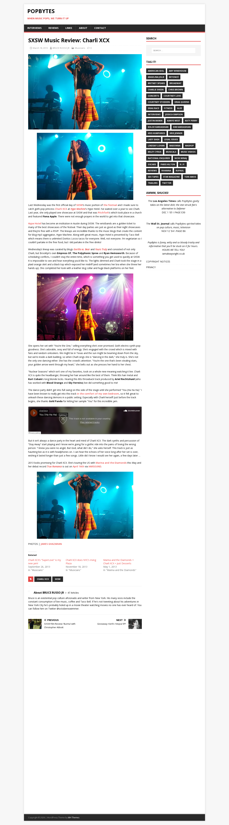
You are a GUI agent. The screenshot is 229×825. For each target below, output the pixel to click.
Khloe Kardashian (158, 127)
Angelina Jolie (156, 77)
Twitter (166, 183)
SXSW (79, 205)
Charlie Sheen (156, 89)
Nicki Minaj (181, 158)
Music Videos (188, 151)
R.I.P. (182, 164)
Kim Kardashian (182, 127)
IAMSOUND (95, 466)
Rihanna (166, 170)
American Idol (156, 70)
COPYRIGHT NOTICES (158, 261)
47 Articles (73, 592)
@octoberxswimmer (68, 608)
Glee (179, 108)
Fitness (168, 108)
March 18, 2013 (40, 47)
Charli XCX (61, 208)
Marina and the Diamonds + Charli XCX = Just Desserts (118, 561)
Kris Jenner (176, 133)
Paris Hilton (168, 164)
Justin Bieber (155, 120)
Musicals (171, 151)
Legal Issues (171, 139)
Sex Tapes (153, 176)
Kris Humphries (156, 133)
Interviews (154, 114)
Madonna (174, 145)
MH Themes (73, 817)
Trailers (152, 183)
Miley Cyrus (154, 151)
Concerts (153, 95)
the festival (110, 205)
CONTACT (100, 28)
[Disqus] (85, 680)
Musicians (80, 47)
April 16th (78, 466)
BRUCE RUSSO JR (61, 47)
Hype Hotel (34, 223)
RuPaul (180, 170)
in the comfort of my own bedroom (98, 393)
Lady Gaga (153, 139)
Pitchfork (103, 212)
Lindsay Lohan (156, 145)
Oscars (152, 164)
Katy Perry (191, 120)
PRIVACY (151, 267)
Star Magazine (171, 176)
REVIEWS (53, 28)
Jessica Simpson (174, 114)
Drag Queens (182, 102)
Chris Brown (175, 89)
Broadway (175, 83)
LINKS (68, 28)
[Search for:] (173, 50)
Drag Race (153, 108)
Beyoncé (174, 77)
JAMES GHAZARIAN (51, 543)
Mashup (189, 145)
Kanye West (173, 120)
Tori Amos (190, 176)
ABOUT (83, 28)
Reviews (152, 170)
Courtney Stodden (159, 102)
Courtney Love (172, 95)
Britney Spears (156, 83)
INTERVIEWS (34, 28)
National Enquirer (159, 158)
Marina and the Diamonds (111, 462)
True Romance (54, 466)
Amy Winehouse (177, 70)
